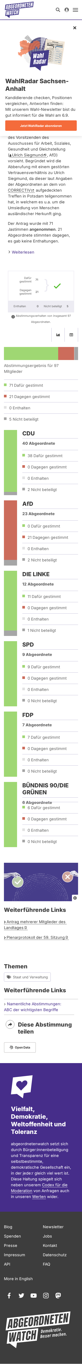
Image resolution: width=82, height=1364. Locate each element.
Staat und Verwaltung (30, 977)
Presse (10, 1245)
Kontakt (50, 1245)
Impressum (14, 1255)
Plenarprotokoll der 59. (36, 937)
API (7, 1264)
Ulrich (27, 155)
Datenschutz (55, 1255)
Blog (8, 1227)
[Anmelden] (66, 9)
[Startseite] (19, 10)
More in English (18, 1278)
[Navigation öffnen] (75, 9)
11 (44, 596)
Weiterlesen (22, 252)
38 (45, 455)
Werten (39, 1196)
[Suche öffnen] (58, 9)
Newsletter (53, 1227)
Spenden (12, 1236)
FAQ (46, 1264)
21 (48, 537)
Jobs (47, 1236)
